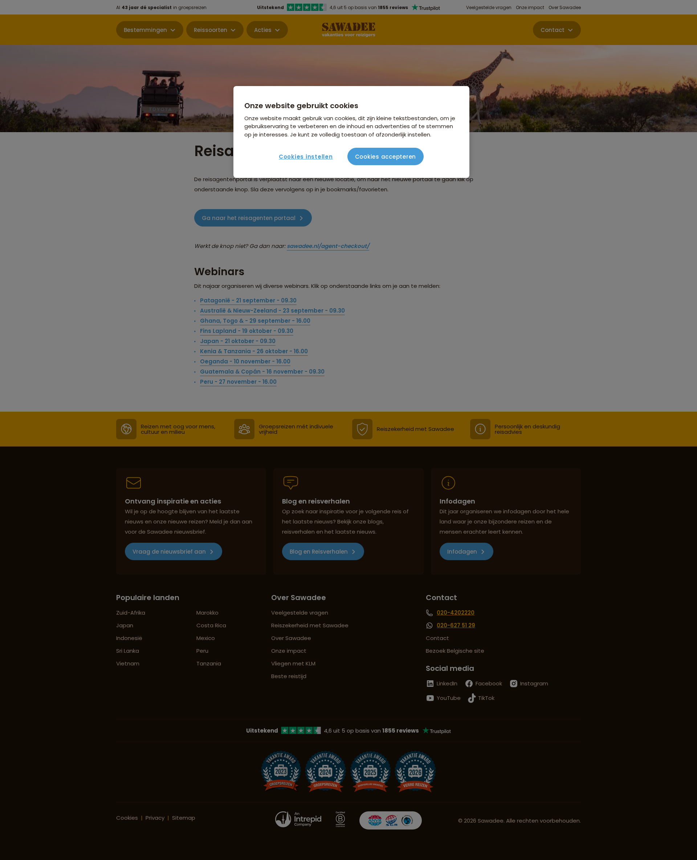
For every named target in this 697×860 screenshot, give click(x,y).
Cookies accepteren (385, 156)
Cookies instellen (306, 156)
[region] (351, 132)
